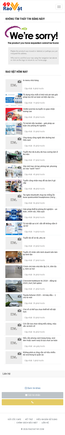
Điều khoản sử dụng (47, 419)
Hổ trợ (29, 419)
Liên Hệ (45, 423)
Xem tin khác (34, 388)
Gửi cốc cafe (14, 419)
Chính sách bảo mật (27, 423)
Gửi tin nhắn (34, 395)
